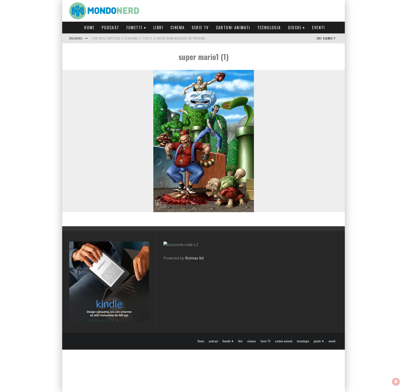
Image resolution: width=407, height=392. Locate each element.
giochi (294, 27)
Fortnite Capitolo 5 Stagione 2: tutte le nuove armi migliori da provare (148, 38)
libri (158, 27)
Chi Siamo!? (326, 38)
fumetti (134, 27)
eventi (318, 27)
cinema (178, 27)
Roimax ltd (194, 258)
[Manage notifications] (396, 381)
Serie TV (200, 27)
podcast (110, 27)
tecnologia (269, 27)
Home (89, 27)
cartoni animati (233, 27)
